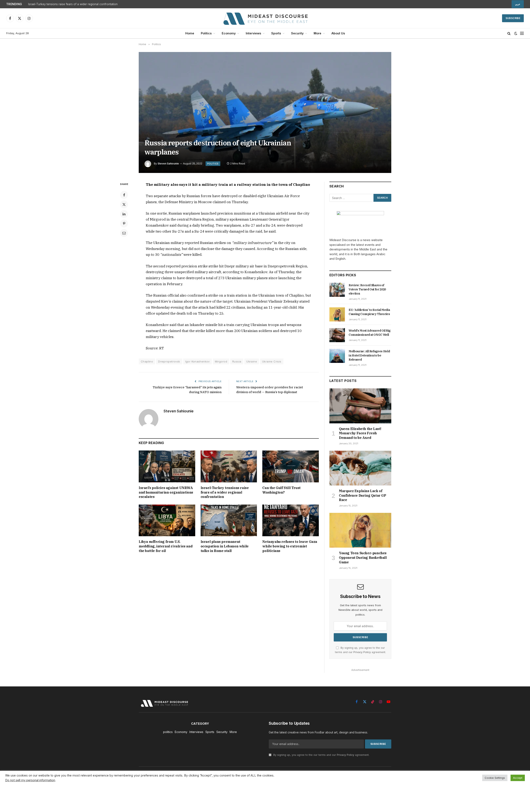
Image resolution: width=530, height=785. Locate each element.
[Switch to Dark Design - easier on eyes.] (515, 33)
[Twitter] (124, 204)
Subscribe (513, 18)
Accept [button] (517, 777)
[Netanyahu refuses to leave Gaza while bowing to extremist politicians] (290, 520)
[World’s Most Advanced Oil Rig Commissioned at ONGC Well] (337, 335)
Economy (229, 33)
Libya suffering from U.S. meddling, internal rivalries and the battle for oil (165, 546)
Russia (236, 361)
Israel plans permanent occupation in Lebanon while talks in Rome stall (225, 546)
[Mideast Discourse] (265, 18)
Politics (206, 33)
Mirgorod (221, 361)
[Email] (124, 233)
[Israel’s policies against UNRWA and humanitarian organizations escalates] (167, 466)
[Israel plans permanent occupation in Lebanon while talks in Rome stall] (229, 520)
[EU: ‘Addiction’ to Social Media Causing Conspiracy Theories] (337, 314)
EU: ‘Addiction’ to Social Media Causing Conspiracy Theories (369, 312)
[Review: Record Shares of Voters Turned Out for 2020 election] (337, 290)
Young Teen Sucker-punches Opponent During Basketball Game (363, 557)
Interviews (253, 33)
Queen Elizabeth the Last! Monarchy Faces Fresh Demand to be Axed (360, 433)
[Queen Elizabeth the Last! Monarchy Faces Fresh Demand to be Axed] (360, 405)
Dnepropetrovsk (169, 361)
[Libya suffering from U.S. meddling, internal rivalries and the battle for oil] (167, 520)
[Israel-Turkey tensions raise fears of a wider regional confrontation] (229, 466)
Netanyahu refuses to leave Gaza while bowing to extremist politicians (289, 546)
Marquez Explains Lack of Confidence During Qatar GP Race (362, 495)
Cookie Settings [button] (495, 777)
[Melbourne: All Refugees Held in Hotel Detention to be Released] (337, 356)
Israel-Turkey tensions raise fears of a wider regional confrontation (73, 4)
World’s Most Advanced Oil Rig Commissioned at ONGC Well (369, 333)
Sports (276, 33)
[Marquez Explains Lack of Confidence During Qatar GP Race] (360, 468)
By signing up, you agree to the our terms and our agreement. (320, 754)
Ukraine (251, 361)
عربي (517, 4)
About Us (338, 33)
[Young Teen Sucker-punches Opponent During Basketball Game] (360, 530)
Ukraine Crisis (271, 361)
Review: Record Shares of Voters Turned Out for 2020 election (367, 289)
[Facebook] (124, 195)
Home (189, 33)
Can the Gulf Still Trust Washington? (281, 490)
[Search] (509, 33)
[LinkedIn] (124, 214)
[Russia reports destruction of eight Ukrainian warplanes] (265, 112)
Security (297, 33)
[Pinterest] (124, 223)
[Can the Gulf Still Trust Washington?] (290, 466)
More (317, 33)
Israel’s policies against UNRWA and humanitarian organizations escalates (166, 492)
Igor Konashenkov (197, 361)
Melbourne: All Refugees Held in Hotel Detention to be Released (369, 355)
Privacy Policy (362, 652)
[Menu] (522, 33)
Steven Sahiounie (168, 163)
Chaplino (147, 361)
